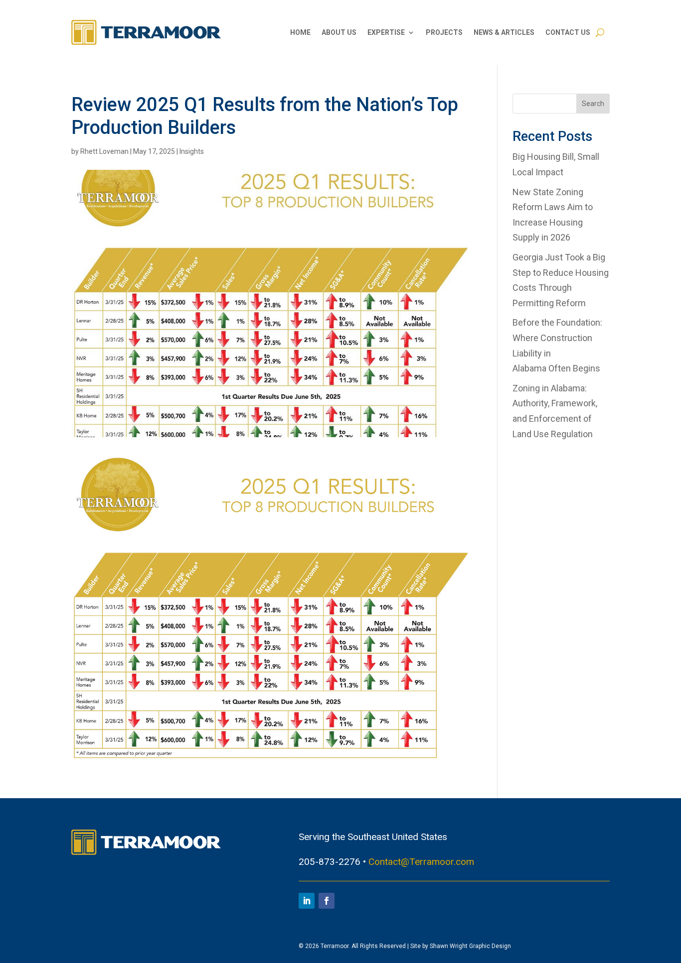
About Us (339, 32)
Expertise (386, 32)
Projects (444, 32)
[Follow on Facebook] (327, 901)
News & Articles (504, 32)
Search (593, 104)
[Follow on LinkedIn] (307, 901)
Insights (191, 151)
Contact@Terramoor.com (421, 861)
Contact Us (567, 32)
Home (300, 32)
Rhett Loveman (104, 151)
